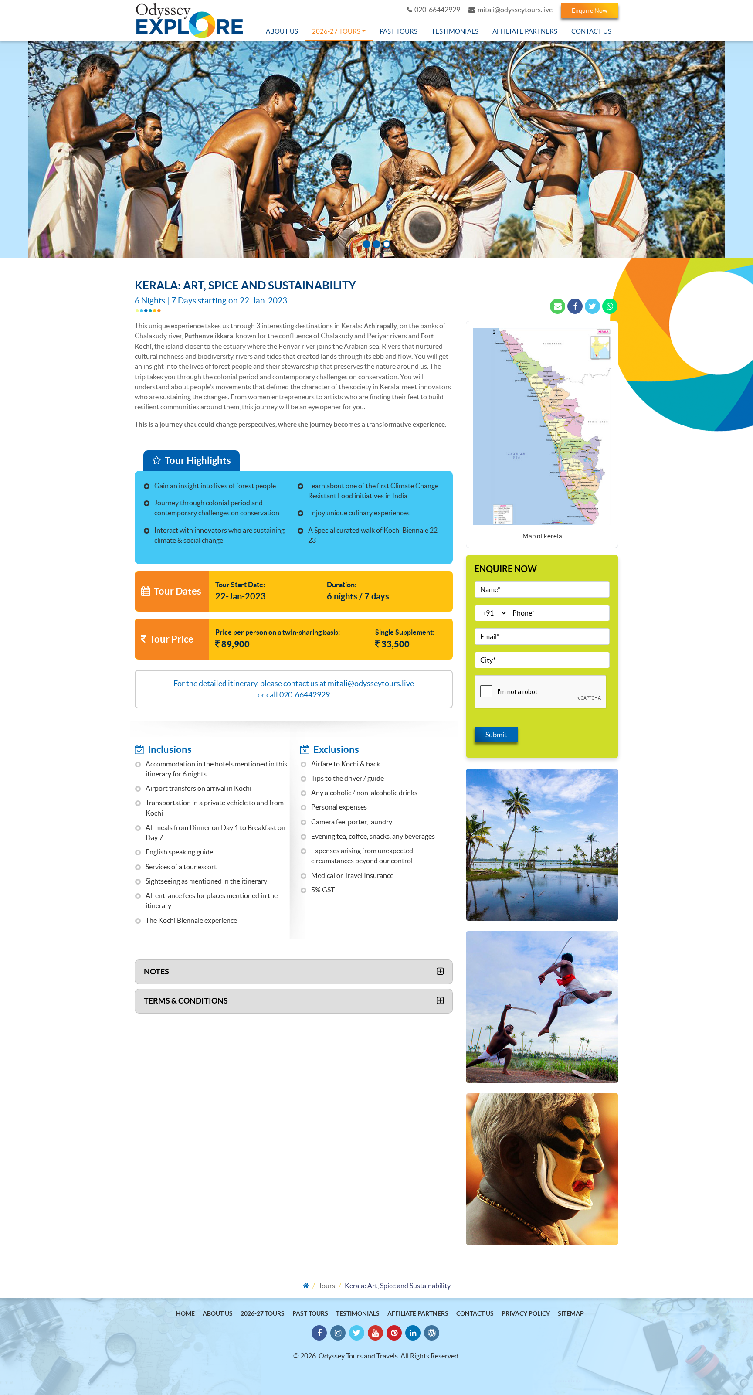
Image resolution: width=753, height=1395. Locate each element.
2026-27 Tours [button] (336, 31)
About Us (282, 31)
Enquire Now (589, 10)
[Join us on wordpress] (431, 1333)
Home (185, 1313)
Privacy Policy (526, 1313)
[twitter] (592, 306)
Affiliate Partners (524, 31)
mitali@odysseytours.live (515, 10)
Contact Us (591, 31)
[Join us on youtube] (375, 1333)
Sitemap (571, 1313)
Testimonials (454, 31)
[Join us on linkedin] (413, 1333)
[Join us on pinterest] (394, 1333)
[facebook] (575, 306)
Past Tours (398, 31)
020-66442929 (437, 10)
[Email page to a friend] (557, 306)
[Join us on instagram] (338, 1333)
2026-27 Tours (263, 1313)
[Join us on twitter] (356, 1333)
